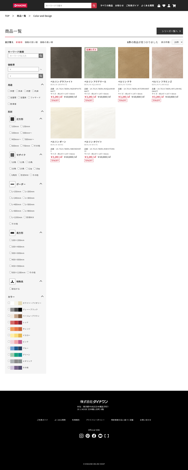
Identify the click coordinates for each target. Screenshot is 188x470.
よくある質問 (147, 5)
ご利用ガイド (132, 5)
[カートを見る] (174, 5)
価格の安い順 (31, 42)
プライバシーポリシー (95, 420)
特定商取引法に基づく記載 (122, 420)
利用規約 (76, 420)
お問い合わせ (145, 420)
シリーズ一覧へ (170, 31)
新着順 (19, 42)
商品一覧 (21, 15)
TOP (7, 15)
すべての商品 (106, 5)
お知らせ (119, 5)
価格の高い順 (46, 42)
